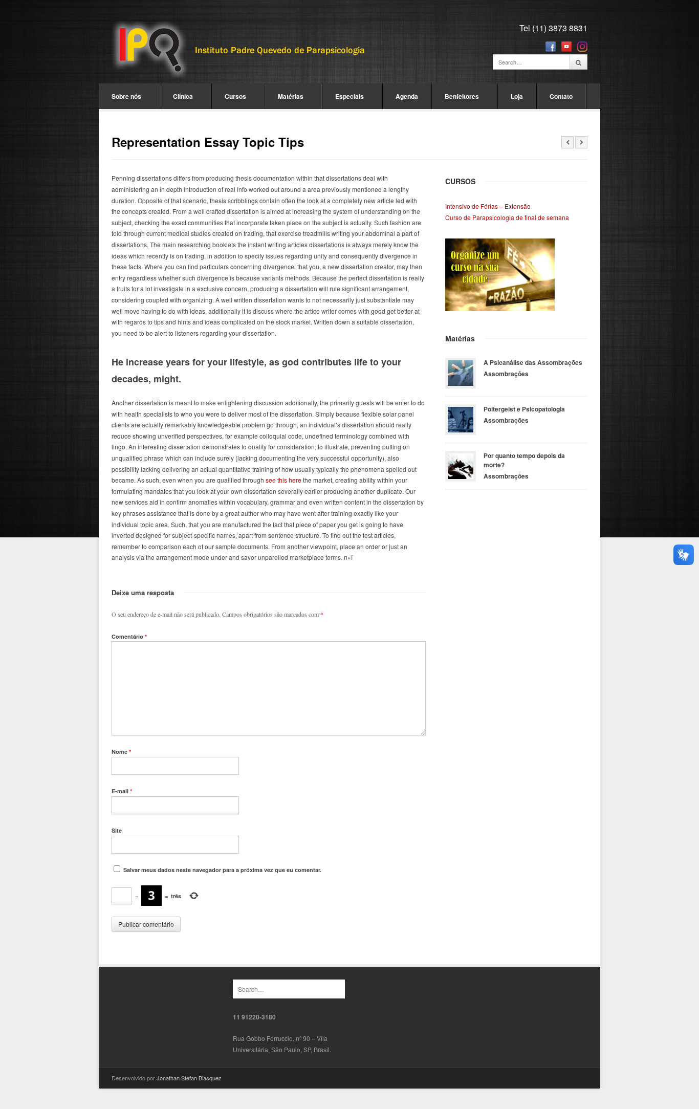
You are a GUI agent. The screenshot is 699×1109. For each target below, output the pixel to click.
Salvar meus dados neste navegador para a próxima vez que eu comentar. (222, 870)
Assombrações (506, 373)
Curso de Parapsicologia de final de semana (507, 217)
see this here (283, 479)
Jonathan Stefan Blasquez (189, 1078)
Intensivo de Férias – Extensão (488, 206)
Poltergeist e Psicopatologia (524, 409)
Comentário (129, 636)
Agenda (407, 96)
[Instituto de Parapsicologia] (239, 50)
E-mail (122, 791)
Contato (561, 96)
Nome (121, 751)
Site (117, 830)
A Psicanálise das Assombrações (533, 362)
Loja (517, 96)
